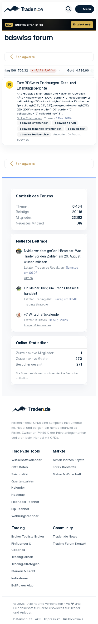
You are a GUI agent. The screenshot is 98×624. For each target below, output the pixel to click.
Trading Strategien (36, 304)
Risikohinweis (73, 619)
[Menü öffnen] (84, 9)
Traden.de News (65, 536)
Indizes (68, 460)
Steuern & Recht (23, 571)
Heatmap (18, 494)
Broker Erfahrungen (29, 118)
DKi (79, 223)
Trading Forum (63, 543)
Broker (39, 536)
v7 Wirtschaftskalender (42, 314)
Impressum (52, 619)
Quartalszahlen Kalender (22, 484)
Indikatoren (19, 578)
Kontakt (80, 543)
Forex (57, 467)
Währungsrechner (25, 516)
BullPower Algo (22, 585)
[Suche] (68, 9)
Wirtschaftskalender (26, 460)
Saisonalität (20, 474)
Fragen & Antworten (37, 325)
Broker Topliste (22, 536)
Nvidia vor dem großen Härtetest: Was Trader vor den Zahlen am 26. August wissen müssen (53, 256)
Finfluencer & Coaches (21, 547)
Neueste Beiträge (32, 241)
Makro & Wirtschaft (67, 474)
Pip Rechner (20, 509)
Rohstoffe (69, 467)
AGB (38, 619)
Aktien (28, 278)
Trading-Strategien (25, 564)
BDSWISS (23, 139)
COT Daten (19, 467)
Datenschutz (22, 619)
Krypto (79, 460)
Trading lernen (22, 557)
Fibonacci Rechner (25, 502)
